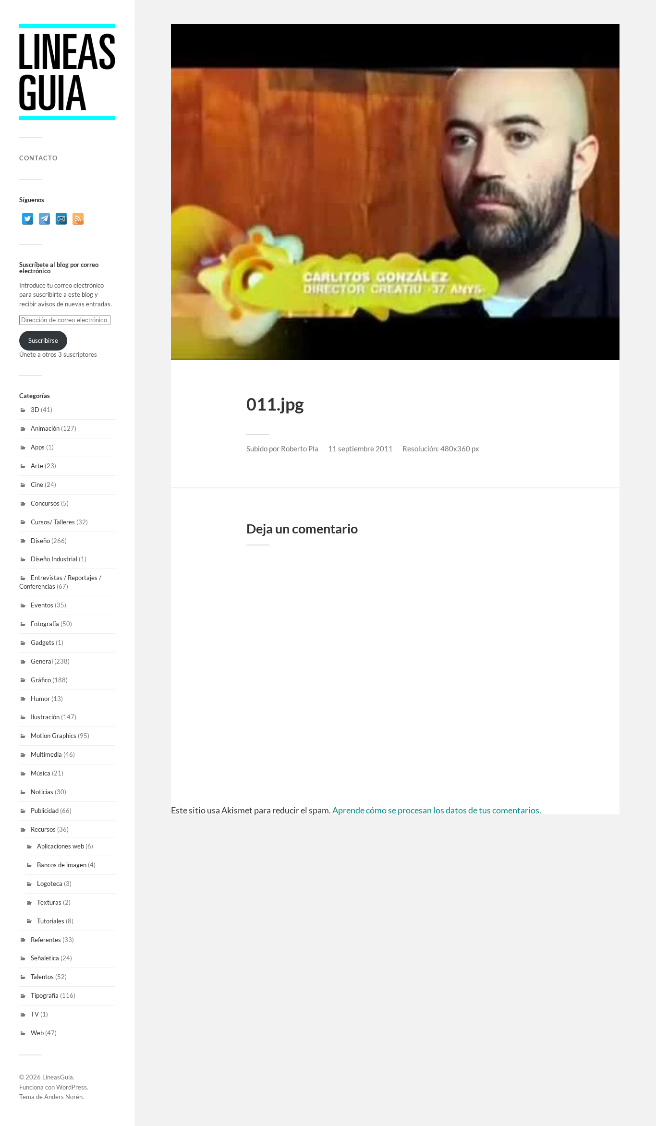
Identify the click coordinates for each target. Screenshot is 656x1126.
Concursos (45, 503)
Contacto (38, 158)
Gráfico (41, 680)
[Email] (61, 219)
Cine (37, 484)
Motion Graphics (53, 735)
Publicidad (45, 810)
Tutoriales (50, 921)
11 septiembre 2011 (360, 448)
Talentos (42, 977)
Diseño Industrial (54, 559)
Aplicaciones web (60, 846)
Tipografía (45, 995)
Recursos (43, 829)
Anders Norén (63, 1097)
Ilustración (45, 717)
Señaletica (45, 958)
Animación (45, 428)
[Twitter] (28, 219)
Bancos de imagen (61, 865)
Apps (38, 447)
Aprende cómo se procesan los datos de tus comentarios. (436, 810)
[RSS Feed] (78, 219)
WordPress (71, 1087)
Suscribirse (43, 340)
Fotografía (45, 624)
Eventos (42, 605)
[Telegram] (44, 219)
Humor (40, 698)
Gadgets (42, 642)
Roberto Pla (299, 448)
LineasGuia (57, 1077)
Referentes (46, 940)
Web (37, 1033)
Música (40, 773)
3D (35, 409)
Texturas (49, 902)
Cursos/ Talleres (53, 522)
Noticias (42, 792)
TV (35, 1014)
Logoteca (49, 883)
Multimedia (46, 754)
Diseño (40, 541)
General (42, 661)
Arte (37, 466)
